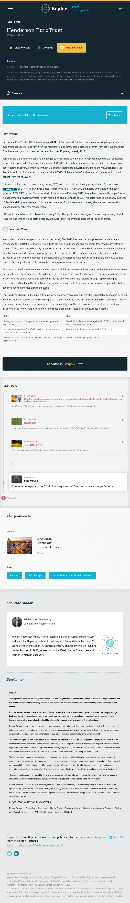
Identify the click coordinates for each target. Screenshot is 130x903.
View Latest (114, 115)
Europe (14, 575)
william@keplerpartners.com (39, 623)
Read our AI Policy (109, 642)
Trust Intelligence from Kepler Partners (65, 8)
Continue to (61, 364)
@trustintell (10, 854)
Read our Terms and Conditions (26, 845)
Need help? (56, 845)
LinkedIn (16, 854)
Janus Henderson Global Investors (72, 575)
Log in (120, 8)
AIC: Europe (35, 575)
